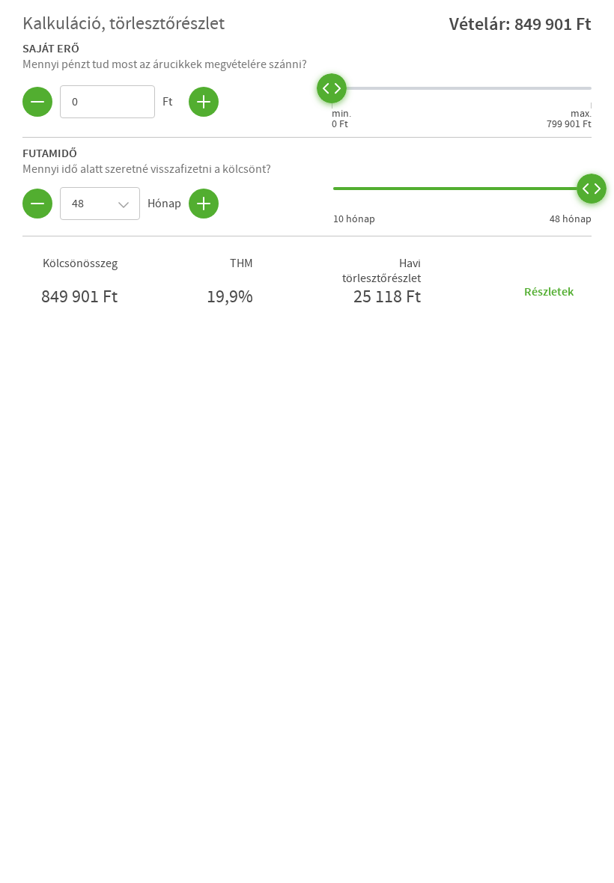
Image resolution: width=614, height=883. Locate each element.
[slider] (332, 88)
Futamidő (49, 152)
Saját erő (50, 47)
